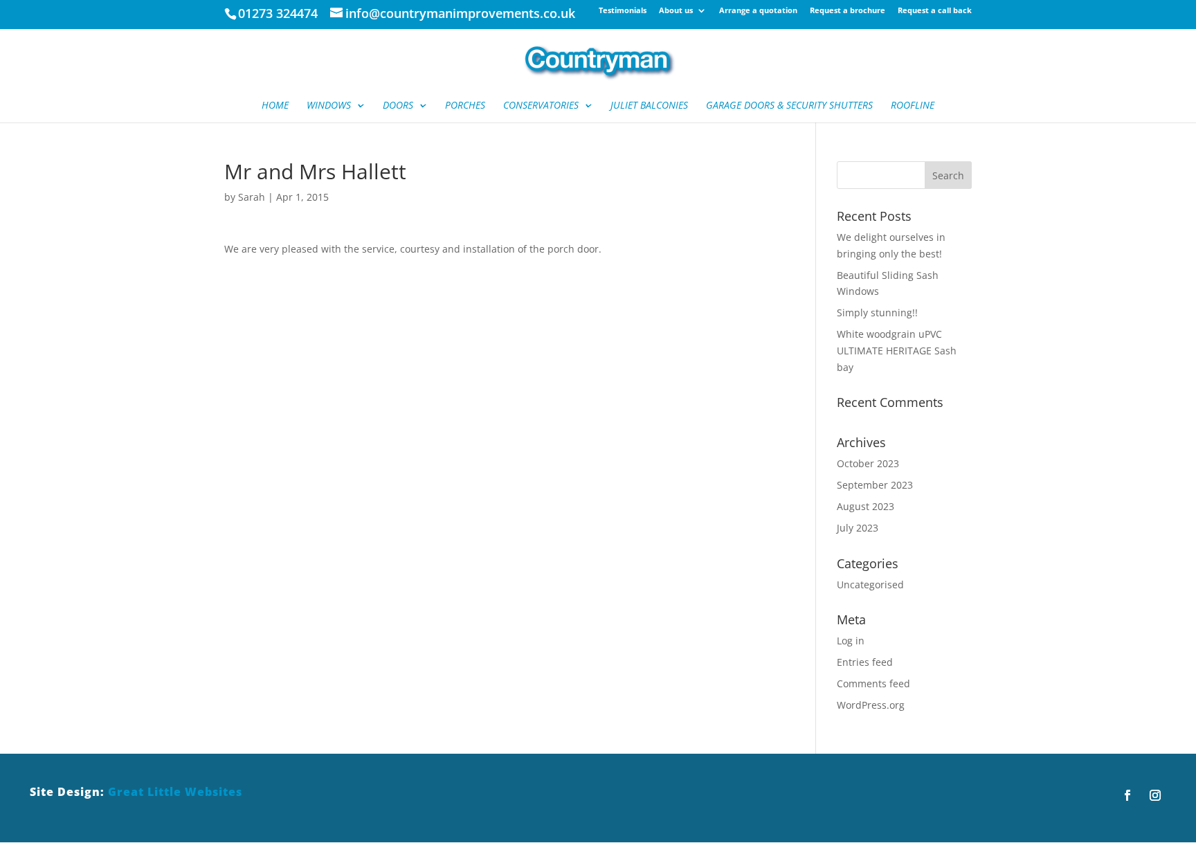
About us (676, 10)
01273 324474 (278, 13)
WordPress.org (871, 704)
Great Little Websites (175, 791)
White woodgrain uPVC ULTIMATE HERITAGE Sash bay (897, 350)
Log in (850, 640)
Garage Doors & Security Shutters (789, 105)
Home (275, 105)
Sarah (251, 196)
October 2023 (868, 463)
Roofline (912, 105)
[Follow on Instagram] (1155, 795)
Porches (465, 105)
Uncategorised (870, 584)
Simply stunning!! (877, 312)
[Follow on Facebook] (1127, 795)
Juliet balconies (649, 105)
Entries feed (865, 662)
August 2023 (865, 506)
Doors (398, 105)
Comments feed (873, 683)
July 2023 (857, 527)
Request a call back (935, 10)
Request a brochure (847, 10)
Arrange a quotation (758, 10)
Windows (329, 105)
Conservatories (541, 105)
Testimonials (622, 10)
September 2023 (875, 484)
